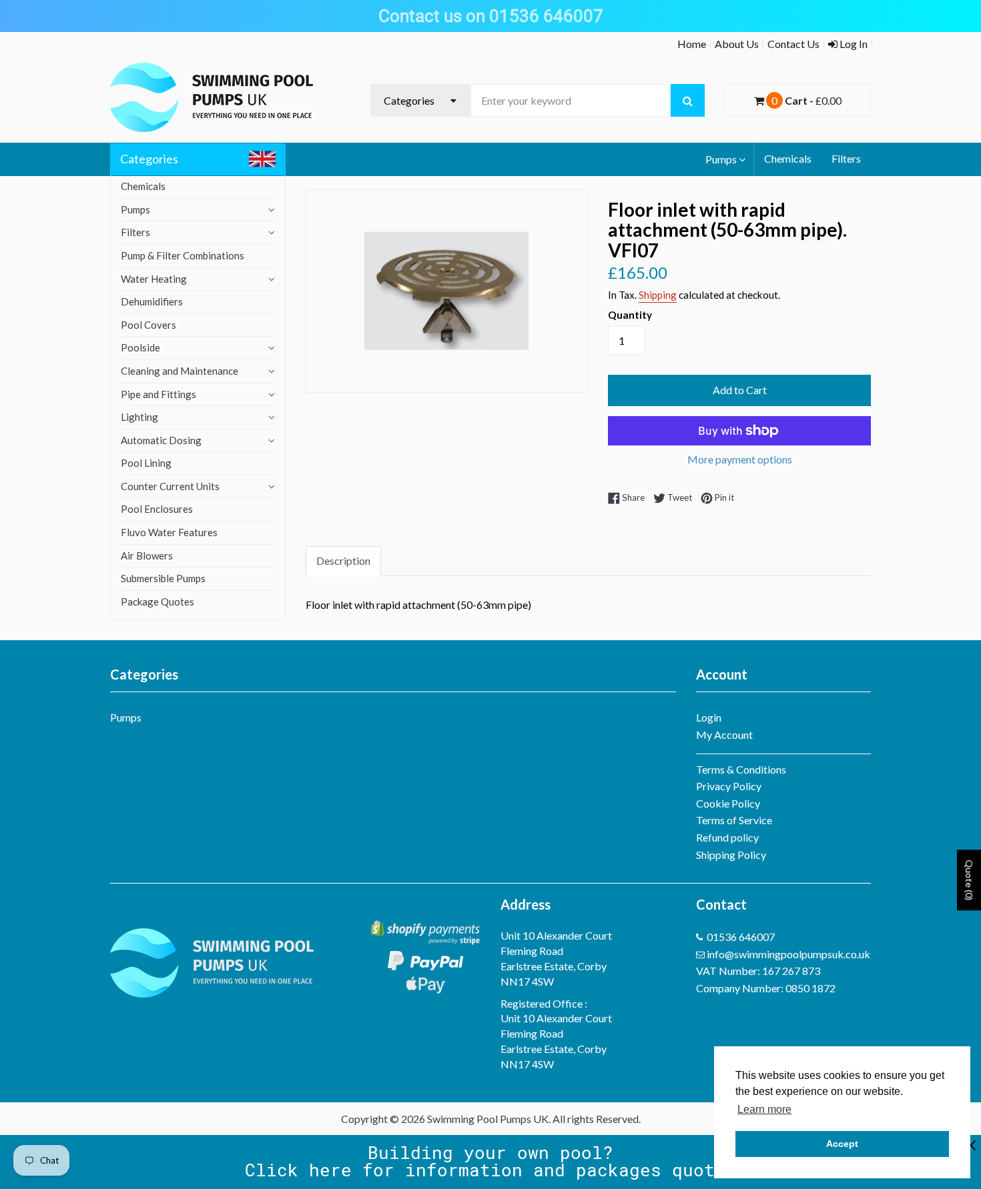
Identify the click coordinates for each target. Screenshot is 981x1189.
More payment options (739, 459)
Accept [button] (842, 1143)
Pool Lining (146, 463)
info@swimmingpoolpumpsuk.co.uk (788, 954)
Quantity (630, 315)
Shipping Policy (731, 854)
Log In (853, 43)
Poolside (140, 347)
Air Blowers (147, 555)
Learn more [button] (764, 1109)
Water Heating (154, 279)
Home (691, 43)
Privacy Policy (728, 786)
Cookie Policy (728, 803)
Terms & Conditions (741, 769)
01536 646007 (741, 936)
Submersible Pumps (163, 578)
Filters (846, 158)
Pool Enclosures (157, 509)
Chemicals (787, 158)
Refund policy (727, 837)
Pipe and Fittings (158, 394)
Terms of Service (734, 820)
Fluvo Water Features (169, 532)
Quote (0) (969, 880)
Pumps (721, 159)
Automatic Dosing (161, 440)
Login (708, 717)
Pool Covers (148, 325)
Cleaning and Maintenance (179, 371)
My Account (724, 734)
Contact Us (793, 43)
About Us (737, 43)
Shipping (658, 295)
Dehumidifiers (152, 301)
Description (343, 560)
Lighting (139, 417)
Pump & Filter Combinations (182, 255)
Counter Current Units (170, 486)
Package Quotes (157, 602)
